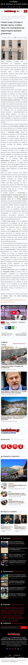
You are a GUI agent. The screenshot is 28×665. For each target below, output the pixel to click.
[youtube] (14, 7)
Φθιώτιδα (15, 620)
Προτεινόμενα (18, 615)
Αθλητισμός (8, 608)
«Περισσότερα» (13, 661)
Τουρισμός (4, 620)
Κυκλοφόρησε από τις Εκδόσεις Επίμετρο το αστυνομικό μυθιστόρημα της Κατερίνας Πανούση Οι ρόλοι (20, 527)
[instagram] (17, 7)
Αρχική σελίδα (4, 16)
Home (10, 655)
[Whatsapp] (12, 327)
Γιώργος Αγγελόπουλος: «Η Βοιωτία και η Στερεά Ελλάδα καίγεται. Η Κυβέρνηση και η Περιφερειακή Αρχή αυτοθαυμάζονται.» (16, 542)
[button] (18, 11)
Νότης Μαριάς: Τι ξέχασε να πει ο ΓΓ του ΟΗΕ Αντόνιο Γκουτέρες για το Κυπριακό (14, 392)
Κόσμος (9, 613)
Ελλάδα (3, 610)
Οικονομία (20, 613)
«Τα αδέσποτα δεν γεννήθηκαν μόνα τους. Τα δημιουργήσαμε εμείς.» (17, 582)
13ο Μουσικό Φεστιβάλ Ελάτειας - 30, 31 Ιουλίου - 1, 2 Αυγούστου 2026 (17, 594)
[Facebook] (6, 327)
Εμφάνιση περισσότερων (19, 343)
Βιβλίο (14, 608)
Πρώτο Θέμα (11, 618)
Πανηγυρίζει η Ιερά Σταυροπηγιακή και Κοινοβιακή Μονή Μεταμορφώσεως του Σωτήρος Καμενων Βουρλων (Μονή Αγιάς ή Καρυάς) (18, 549)
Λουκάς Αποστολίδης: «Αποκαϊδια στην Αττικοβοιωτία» (12, 367)
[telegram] (20, 7)
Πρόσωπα (4, 618)
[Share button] (16, 327)
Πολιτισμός (10, 615)
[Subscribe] (25, 11)
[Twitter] (9, 327)
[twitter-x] (11, 7)
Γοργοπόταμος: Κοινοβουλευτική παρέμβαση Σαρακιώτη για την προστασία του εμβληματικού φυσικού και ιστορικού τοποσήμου (18, 561)
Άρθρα (7, 322)
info (2, 608)
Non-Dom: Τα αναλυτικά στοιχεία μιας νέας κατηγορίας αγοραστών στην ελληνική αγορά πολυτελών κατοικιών (17, 575)
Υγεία (9, 16)
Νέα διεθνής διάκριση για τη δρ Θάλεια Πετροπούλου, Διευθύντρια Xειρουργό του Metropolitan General (17, 494)
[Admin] (21, 649)
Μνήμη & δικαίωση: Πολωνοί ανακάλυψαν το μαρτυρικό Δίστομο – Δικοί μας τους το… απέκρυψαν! (14, 418)
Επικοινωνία (17, 655)
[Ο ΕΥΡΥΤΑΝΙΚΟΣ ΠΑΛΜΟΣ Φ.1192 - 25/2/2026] (4, 485)
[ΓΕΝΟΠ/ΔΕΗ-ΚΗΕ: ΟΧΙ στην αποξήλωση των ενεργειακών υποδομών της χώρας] (4, 502)
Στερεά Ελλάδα (19, 618)
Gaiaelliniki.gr (21, 657)
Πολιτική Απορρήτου (10, 657)
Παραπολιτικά (22, 322)
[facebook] (8, 7)
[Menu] (2, 11)
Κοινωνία (4, 613)
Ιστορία (21, 610)
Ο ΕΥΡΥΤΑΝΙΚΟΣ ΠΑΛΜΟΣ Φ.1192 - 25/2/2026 (17, 486)
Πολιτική (3, 324)
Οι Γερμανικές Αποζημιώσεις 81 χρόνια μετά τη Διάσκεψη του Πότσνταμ (17, 588)
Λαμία (14, 613)
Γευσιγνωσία (21, 608)
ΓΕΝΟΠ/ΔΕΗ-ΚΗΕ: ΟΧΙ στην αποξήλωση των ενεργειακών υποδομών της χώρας (16, 502)
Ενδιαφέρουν (14, 322)
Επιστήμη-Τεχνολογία (12, 610)
